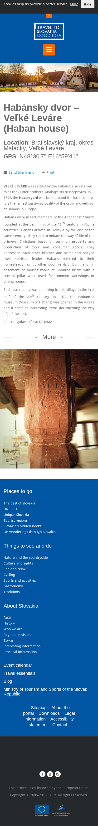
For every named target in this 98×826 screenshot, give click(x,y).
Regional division (17, 634)
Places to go (18, 491)
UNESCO (10, 509)
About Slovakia (21, 606)
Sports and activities (20, 580)
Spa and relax (14, 569)
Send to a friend (21, 172)
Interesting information (22, 646)
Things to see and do (28, 546)
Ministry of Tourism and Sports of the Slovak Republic (45, 691)
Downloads (49, 713)
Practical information (20, 652)
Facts (8, 617)
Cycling (9, 574)
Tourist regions (16, 520)
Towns (9, 640)
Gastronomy (13, 586)
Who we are (13, 629)
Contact (59, 724)
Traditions (12, 591)
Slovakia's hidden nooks (22, 526)
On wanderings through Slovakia (30, 531)
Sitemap (39, 707)
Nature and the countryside (26, 557)
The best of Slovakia (19, 503)
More (74, 4)
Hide (87, 4)
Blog (8, 681)
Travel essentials (19, 673)
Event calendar (18, 665)
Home (8, 87)
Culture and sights (18, 563)
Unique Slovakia (16, 514)
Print (50, 172)
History (9, 623)
